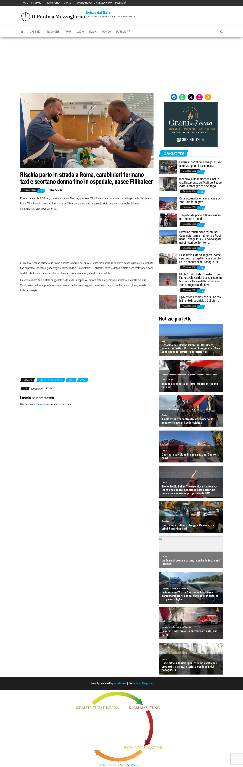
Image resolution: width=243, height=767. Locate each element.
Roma (68, 31)
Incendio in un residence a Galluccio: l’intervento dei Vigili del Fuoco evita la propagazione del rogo (200, 182)
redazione (56, 189)
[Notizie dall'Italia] (22, 31)
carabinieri (37, 388)
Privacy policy (52, 2)
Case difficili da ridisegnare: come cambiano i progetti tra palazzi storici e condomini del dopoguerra (200, 258)
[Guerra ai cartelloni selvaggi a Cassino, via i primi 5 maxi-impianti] (168, 167)
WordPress (120, 683)
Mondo (106, 31)
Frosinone (52, 31)
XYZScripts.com (137, 765)
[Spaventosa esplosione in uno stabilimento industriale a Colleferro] (168, 301)
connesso (39, 404)
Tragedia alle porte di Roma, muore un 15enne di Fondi (200, 217)
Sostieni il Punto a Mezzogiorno (94, 2)
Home (25, 2)
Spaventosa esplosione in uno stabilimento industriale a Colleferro (200, 298)
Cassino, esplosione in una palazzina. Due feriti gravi (199, 200)
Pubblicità (120, 2)
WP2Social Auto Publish (109, 765)
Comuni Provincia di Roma (50, 380)
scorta (48, 388)
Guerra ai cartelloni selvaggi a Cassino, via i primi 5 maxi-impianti (200, 164)
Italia (93, 31)
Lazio (80, 31)
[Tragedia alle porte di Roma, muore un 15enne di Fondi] (168, 220)
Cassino (35, 31)
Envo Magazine (144, 683)
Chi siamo (36, 2)
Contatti (68, 2)
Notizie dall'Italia (98, 12)
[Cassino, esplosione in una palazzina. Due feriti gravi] (168, 203)
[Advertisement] (121, 64)
